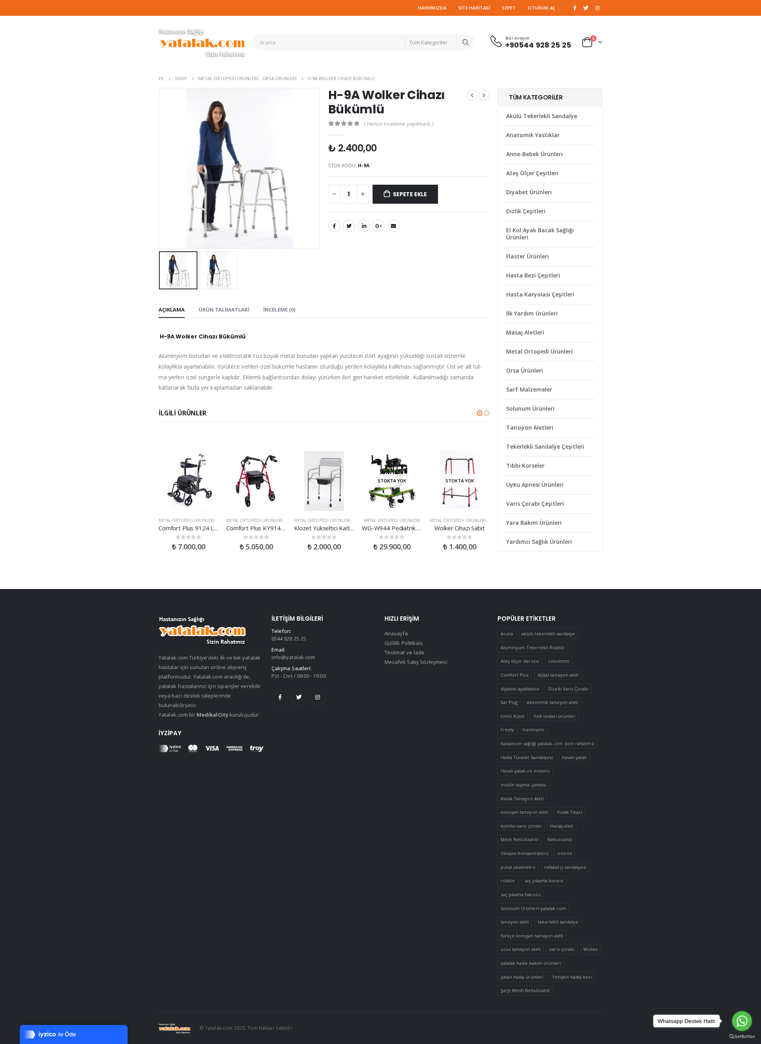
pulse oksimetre (518, 867)
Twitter (299, 697)
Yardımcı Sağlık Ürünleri (539, 541)
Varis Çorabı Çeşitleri (535, 503)
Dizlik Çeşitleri (525, 211)
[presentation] (160, 168)
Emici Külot (513, 716)
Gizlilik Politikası (403, 642)
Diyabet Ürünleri (529, 192)
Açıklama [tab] (172, 309)
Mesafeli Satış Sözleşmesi (415, 661)
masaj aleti (561, 826)
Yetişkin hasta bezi (572, 977)
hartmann (533, 729)
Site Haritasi (474, 8)
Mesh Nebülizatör (520, 839)
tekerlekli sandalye (558, 922)
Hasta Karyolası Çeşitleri (540, 294)
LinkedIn (364, 226)
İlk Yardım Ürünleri (532, 313)
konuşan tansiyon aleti (524, 812)
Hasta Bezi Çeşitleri (533, 275)
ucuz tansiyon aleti (521, 949)
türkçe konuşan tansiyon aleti (532, 936)
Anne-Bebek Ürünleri (534, 154)
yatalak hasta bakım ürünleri (531, 963)
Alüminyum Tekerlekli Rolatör (533, 647)
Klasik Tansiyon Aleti (522, 798)
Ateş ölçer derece (520, 661)
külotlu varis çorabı (521, 826)
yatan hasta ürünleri (522, 977)
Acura (507, 634)
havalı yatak (574, 757)
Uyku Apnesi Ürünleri (535, 484)
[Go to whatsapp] (742, 1021)
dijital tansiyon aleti (558, 675)
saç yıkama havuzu (521, 894)
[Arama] (466, 42)
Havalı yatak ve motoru (525, 771)
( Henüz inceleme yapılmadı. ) (399, 123)
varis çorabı (561, 949)
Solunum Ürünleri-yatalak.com (533, 908)
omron (564, 853)
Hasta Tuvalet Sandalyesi (527, 757)
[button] (479, 413)
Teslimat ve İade (404, 652)
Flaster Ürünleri (527, 256)
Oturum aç (541, 8)
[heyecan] (586, 8)
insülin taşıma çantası (523, 785)
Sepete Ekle (410, 194)
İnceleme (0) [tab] (279, 309)
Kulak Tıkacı (570, 812)
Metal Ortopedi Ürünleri (187, 520)
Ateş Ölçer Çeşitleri (532, 173)
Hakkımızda (432, 8)
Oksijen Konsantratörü (525, 853)
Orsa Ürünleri (524, 370)
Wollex (590, 949)
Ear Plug (509, 702)
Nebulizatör (560, 839)
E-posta (393, 226)
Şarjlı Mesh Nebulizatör (526, 990)
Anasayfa (396, 633)
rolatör (508, 880)
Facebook (334, 226)
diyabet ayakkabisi (520, 689)
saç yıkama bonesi (543, 880)
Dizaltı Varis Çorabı (568, 689)
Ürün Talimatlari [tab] (224, 309)
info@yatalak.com (293, 657)
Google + (378, 226)
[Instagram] (597, 8)
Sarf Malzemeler (529, 389)
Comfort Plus (515, 675)
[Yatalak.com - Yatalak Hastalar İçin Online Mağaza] (202, 42)
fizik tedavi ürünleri (554, 716)
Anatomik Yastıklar (533, 135)
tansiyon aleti (515, 922)
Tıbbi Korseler (525, 465)
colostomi (558, 661)
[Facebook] (575, 8)
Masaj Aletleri (525, 332)
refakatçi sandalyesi (565, 867)
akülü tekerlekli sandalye (548, 634)
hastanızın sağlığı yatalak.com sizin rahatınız (547, 743)
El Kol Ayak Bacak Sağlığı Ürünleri (540, 233)
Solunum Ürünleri (530, 408)
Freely (507, 729)
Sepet (509, 8)
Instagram (317, 697)
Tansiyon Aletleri (529, 427)
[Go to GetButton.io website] (742, 1036)
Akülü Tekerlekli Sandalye (541, 116)
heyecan (349, 226)
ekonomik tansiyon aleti (552, 702)
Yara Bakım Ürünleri (534, 522)
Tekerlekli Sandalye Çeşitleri (545, 446)
